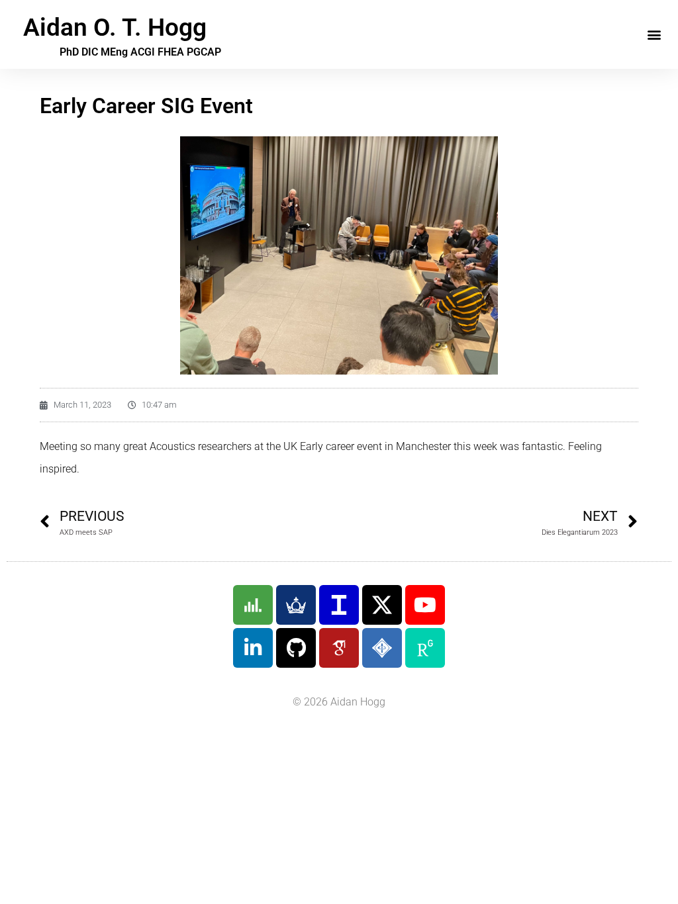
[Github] (296, 648)
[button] (654, 35)
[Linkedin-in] (253, 648)
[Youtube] (425, 605)
